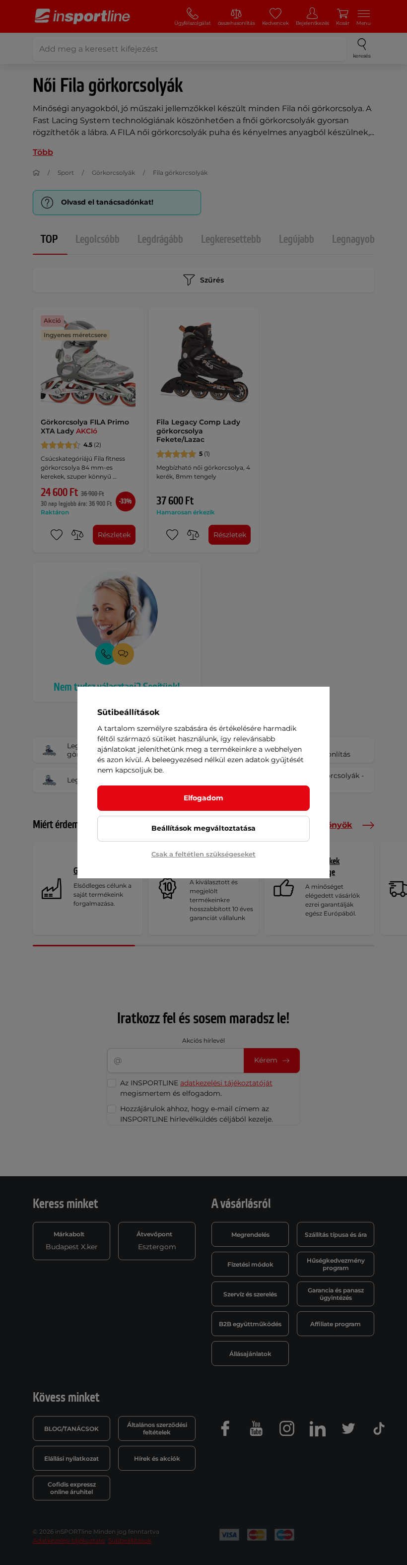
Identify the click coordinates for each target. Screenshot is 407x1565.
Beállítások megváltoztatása (203, 828)
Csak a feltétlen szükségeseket (203, 854)
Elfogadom (203, 797)
